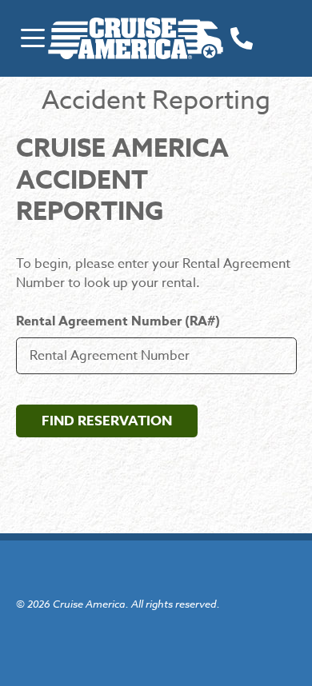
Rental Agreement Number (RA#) (118, 321)
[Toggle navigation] (32, 38)
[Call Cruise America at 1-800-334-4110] (241, 38)
